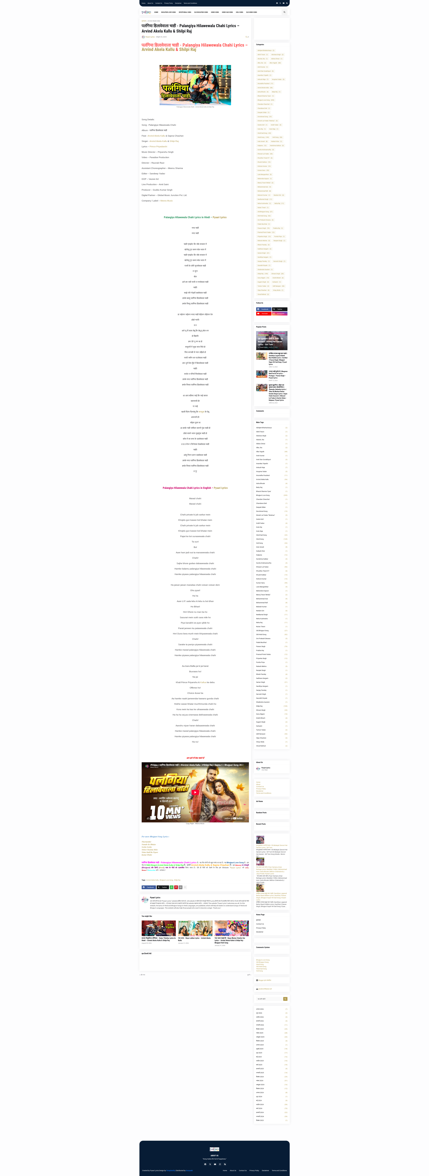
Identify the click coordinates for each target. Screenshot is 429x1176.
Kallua (203, 682)
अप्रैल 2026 (271, 1017)
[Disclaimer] (264, 318)
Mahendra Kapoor (265, 178)
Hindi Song (263, 137)
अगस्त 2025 (271, 1045)
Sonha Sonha (147, 847)
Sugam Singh (263, 282)
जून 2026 (271, 1013)
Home (143, 3)
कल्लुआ (201, 412)
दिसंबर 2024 (271, 1077)
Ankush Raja (263, 79)
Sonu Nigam (263, 278)
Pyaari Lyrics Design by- (158, 1170)
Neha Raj (279, 203)
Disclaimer (178, 3)
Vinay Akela (278, 290)
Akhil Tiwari (263, 54)
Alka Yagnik (275, 63)
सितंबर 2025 (271, 1041)
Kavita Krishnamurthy (266, 149)
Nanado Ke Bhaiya (149, 844)
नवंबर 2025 (271, 1033)
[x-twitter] (280, 3)
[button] (284, 12)
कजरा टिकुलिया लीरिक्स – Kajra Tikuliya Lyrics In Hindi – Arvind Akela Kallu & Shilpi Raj (159, 939)
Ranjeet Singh (279, 240)
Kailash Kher (276, 141)
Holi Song (277, 137)
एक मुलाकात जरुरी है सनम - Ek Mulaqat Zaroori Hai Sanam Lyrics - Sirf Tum (270, 341)
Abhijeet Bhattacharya (266, 50)
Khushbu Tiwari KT (265, 158)
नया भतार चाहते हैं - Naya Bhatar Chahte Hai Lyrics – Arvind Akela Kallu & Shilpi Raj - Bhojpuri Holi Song (230, 940)
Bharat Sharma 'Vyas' (266, 96)
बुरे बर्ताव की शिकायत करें (265, 989)
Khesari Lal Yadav (265, 154)
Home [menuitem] (156, 12)
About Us (150, 3)
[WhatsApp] (171, 887)
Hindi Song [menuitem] (215, 12)
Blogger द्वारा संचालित (264, 980)
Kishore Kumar (264, 166)
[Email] (180, 887)
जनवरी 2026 (271, 1025)
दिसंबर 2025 (271, 1029)
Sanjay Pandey (264, 261)
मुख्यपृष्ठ (144, 21)
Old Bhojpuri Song (265, 211)
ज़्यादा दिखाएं (265, 770)
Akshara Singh (277, 54)
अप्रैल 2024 (271, 1104)
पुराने (248, 975)
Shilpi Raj (187, 49)
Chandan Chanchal (265, 104)
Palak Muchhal (264, 224)
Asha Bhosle (263, 92)
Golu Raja (273, 129)
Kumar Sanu (263, 170)
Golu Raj (262, 129)
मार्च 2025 (271, 1065)
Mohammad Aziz (264, 187)
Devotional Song (265, 116)
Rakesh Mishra (264, 240)
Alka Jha (262, 63)
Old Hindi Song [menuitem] (251, 12)
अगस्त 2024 (271, 1092)
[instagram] (220, 1164)
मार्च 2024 (271, 1108)
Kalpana (262, 145)
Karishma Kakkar (277, 145)
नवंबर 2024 (271, 1080)
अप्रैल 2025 (271, 1061)
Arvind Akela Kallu (154, 21)
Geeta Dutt (262, 125)
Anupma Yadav (278, 79)
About (258, 784)
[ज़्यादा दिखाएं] (185, 887)
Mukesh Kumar (264, 195)
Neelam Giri (279, 195)
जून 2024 (271, 1096)
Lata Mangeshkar (265, 174)
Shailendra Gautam (265, 269)
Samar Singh (263, 253)
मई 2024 (271, 1100)
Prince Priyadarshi (158, 146)
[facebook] (277, 3)
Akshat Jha (263, 59)
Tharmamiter (146, 841)
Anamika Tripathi (264, 75)
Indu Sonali (263, 141)
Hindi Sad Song (264, 133)
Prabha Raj (278, 228)
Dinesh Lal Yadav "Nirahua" (268, 121)
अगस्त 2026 (271, 1009)
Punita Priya (279, 236)
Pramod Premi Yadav (266, 232)
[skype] (286, 3)
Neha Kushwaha (264, 203)
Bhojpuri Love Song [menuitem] (168, 12)
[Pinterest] (176, 887)
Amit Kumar (263, 67)
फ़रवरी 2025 (271, 1069)
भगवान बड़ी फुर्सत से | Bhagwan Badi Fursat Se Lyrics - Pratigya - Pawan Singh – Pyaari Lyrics (278, 374)
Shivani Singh (277, 274)
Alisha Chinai (276, 59)
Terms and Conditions (190, 3)
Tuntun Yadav (263, 286)
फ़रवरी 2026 (271, 1021)
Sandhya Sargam (264, 257)
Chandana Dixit (264, 108)
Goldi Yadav (276, 125)
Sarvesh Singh (279, 261)
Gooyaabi (189, 1170)
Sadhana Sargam (264, 249)
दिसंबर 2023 (271, 1120)
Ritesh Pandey (264, 245)
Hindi (161, 868)
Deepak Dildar (263, 112)
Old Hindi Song (264, 216)
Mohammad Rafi (264, 191)
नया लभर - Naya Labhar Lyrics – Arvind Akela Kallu (194, 939)
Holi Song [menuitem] (239, 12)
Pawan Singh (264, 228)
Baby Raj (276, 92)
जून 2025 (271, 1053)
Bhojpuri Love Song (166, 880)
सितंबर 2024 (271, 1088)
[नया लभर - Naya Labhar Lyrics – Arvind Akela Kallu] (195, 928)
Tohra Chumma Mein (150, 849)
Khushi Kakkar (264, 162)
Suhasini (276, 282)
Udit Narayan (278, 286)
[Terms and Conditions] (279, 318)
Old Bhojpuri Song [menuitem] (201, 12)
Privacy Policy (168, 3)
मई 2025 (271, 1057)
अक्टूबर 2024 (271, 1085)
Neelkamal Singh (265, 199)
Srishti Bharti (278, 278)
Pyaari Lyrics (220, 217)
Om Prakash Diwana (265, 220)
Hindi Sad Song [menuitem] (227, 12)
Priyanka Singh (264, 236)
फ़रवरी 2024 (271, 1112)
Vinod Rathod (263, 294)
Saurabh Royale (264, 265)
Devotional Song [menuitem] (185, 12)
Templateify (170, 1170)
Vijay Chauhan (263, 290)
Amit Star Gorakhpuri (266, 71)
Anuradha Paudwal (265, 83)
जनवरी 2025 (271, 1073)
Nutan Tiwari (263, 207)
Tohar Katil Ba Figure (150, 852)
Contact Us (158, 3)
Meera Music (166, 201)
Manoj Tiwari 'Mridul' (265, 183)
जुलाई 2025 (271, 1049)
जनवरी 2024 (271, 1116)
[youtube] (283, 3)
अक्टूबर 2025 (271, 1037)
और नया (143, 975)
